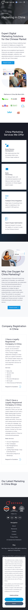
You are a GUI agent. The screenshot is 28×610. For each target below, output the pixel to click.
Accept (14, 599)
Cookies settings (14, 595)
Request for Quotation (11, 386)
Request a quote (7, 62)
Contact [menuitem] (14, 534)
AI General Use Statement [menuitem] (14, 539)
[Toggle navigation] (24, 2)
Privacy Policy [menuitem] (14, 537)
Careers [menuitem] (14, 531)
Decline (14, 603)
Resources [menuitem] (14, 529)
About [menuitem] (14, 526)
